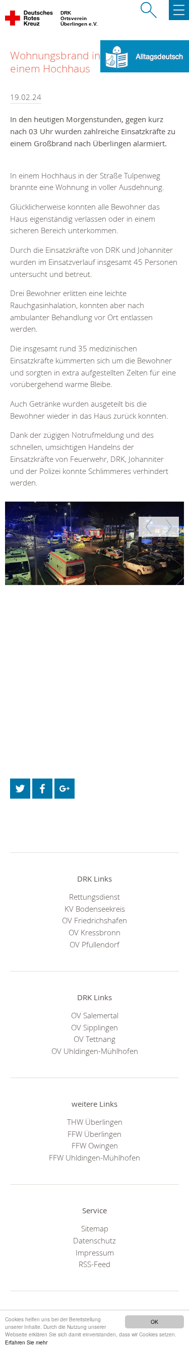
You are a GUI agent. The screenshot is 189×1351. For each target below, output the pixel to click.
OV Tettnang (94, 1039)
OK (154, 1321)
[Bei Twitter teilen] (20, 789)
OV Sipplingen (94, 1027)
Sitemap (94, 1228)
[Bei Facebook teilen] (42, 789)
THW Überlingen (94, 1122)
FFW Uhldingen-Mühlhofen (94, 1157)
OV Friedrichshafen (94, 920)
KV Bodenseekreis (95, 909)
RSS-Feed (94, 1264)
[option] (94, 543)
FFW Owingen (95, 1145)
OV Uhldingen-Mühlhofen (94, 1051)
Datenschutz (94, 1240)
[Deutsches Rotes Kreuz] (29, 20)
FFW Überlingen (94, 1134)
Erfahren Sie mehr (26, 1342)
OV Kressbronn (94, 932)
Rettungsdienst (94, 897)
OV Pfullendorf (94, 944)
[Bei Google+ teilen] (64, 789)
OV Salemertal (94, 1015)
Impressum (95, 1252)
